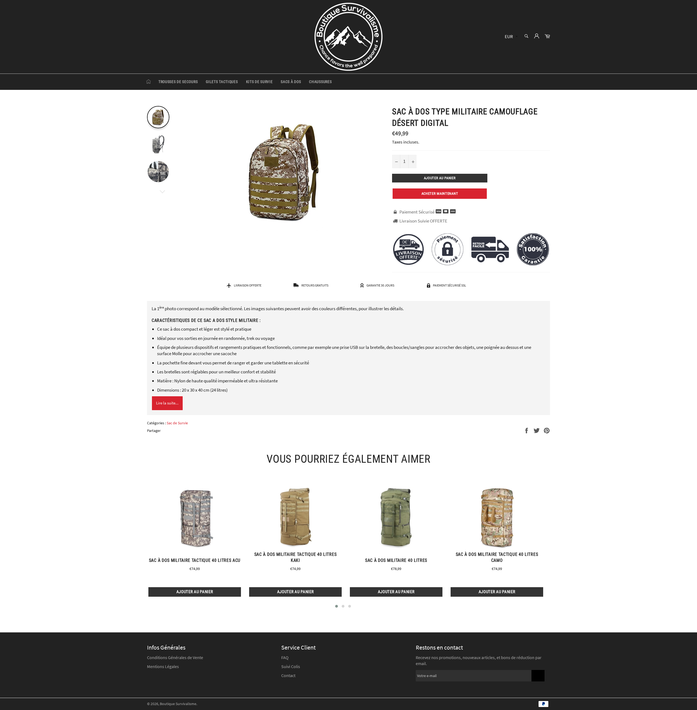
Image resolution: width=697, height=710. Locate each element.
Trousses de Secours (178, 82)
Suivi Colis (290, 666)
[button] (336, 606)
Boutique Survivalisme (178, 704)
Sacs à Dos (291, 82)
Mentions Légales (163, 666)
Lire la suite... (167, 403)
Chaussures (320, 82)
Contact (288, 675)
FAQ (285, 657)
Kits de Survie (259, 82)
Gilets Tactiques (222, 82)
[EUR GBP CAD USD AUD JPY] (511, 37)
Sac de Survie (177, 422)
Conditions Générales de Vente (175, 657)
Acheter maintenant (439, 193)
